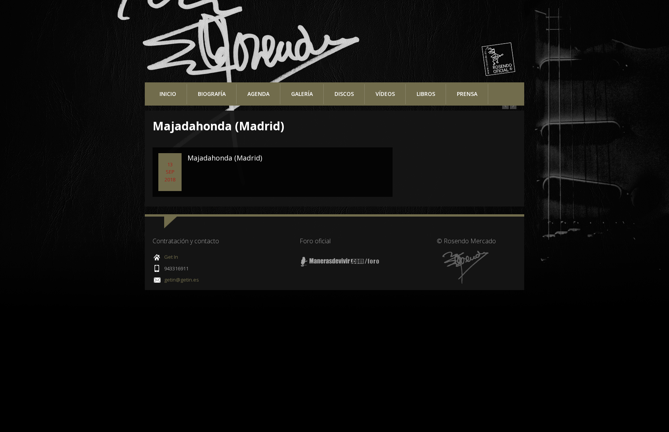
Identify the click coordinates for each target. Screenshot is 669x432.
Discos (344, 93)
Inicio (168, 93)
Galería (302, 93)
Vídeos (385, 93)
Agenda (258, 93)
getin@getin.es (181, 279)
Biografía (212, 93)
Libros (426, 93)
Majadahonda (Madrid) (224, 157)
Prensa (467, 93)
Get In (171, 256)
